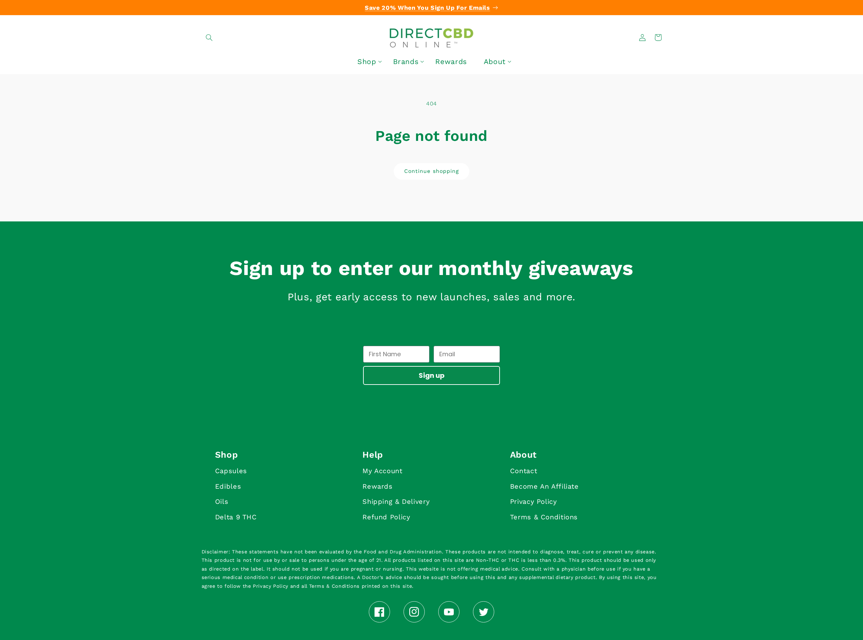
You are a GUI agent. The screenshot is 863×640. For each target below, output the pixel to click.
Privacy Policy (533, 501)
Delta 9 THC (236, 517)
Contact (523, 471)
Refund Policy (386, 517)
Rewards (377, 486)
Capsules (231, 471)
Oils (222, 501)
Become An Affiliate (544, 486)
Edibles (228, 486)
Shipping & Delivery (395, 501)
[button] (209, 37)
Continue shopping (431, 171)
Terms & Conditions (544, 517)
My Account (382, 471)
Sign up (432, 375)
